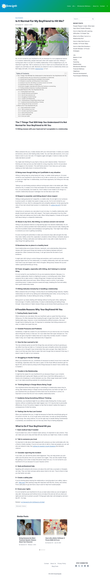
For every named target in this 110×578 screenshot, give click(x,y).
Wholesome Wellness (79, 66)
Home (69, 6)
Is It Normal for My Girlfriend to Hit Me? (33, 502)
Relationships (19, 17)
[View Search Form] (107, 6)
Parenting (76, 62)
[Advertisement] (42, 140)
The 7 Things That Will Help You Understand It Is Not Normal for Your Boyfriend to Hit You (41, 75)
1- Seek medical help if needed (27, 107)
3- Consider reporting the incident (28, 111)
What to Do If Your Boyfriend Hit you (27, 105)
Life (74, 55)
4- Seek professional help (26, 112)
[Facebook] (76, 566)
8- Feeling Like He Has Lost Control (29, 103)
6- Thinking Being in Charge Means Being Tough (32, 100)
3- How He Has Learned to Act (27, 95)
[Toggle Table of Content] (65, 73)
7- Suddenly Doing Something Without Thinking (31, 102)
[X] (79, 566)
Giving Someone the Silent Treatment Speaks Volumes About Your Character (27, 540)
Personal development (80, 73)
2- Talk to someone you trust (27, 109)
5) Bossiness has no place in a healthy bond (31, 84)
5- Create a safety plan (25, 114)
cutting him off (55, 205)
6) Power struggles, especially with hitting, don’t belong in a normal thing (38, 86)
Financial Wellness (78, 69)
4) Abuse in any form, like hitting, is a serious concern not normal (36, 82)
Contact (102, 6)
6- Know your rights (25, 116)
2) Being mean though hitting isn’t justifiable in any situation (34, 79)
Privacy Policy (62, 563)
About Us (95, 6)
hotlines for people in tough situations (44, 446)
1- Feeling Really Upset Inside (27, 91)
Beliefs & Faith (77, 57)
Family (75, 59)
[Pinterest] (88, 566)
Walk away (22, 482)
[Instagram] (82, 566)
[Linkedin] (85, 566)
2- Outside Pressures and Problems (29, 93)
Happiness (76, 71)
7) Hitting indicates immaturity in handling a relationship (33, 88)
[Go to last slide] (19, 534)
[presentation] (29, 527)
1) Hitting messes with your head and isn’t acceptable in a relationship (37, 77)
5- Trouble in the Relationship (27, 98)
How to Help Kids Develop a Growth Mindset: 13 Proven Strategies (81, 49)
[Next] (65, 534)
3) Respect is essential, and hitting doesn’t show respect (34, 81)
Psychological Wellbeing (80, 75)
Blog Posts (55, 566)
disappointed (39, 68)
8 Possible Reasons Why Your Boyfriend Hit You (30, 89)
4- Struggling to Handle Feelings (28, 96)
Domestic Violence (21, 506)
